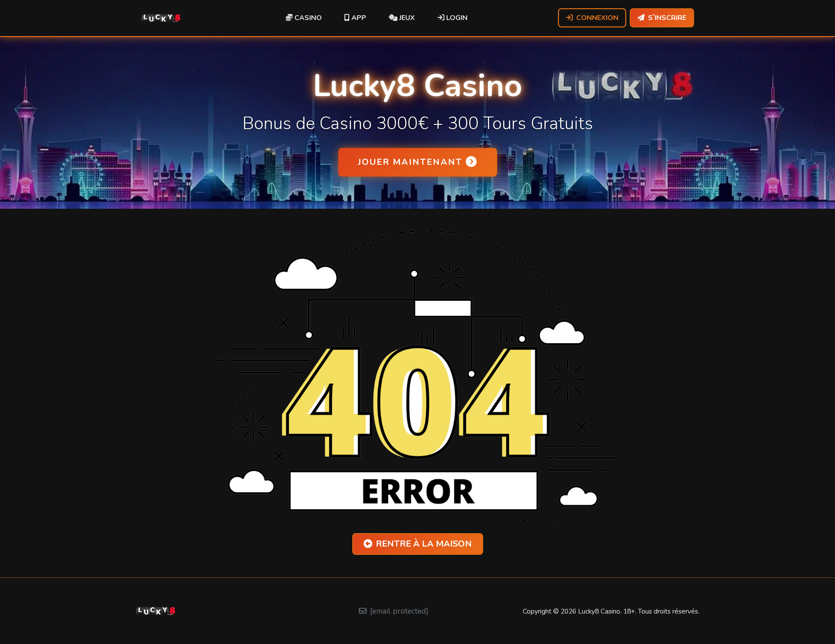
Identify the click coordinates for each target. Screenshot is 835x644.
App (358, 18)
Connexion (597, 18)
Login (456, 18)
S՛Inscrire (667, 18)
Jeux (406, 18)
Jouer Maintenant (410, 162)
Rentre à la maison (424, 544)
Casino (307, 18)
